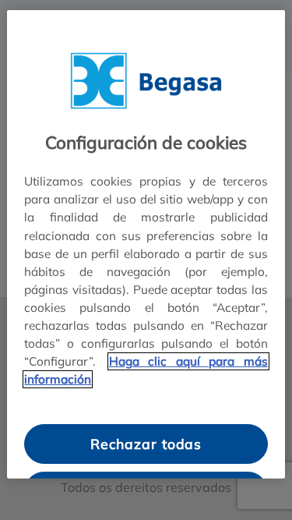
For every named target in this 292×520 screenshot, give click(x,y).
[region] (145, 244)
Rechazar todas (146, 443)
